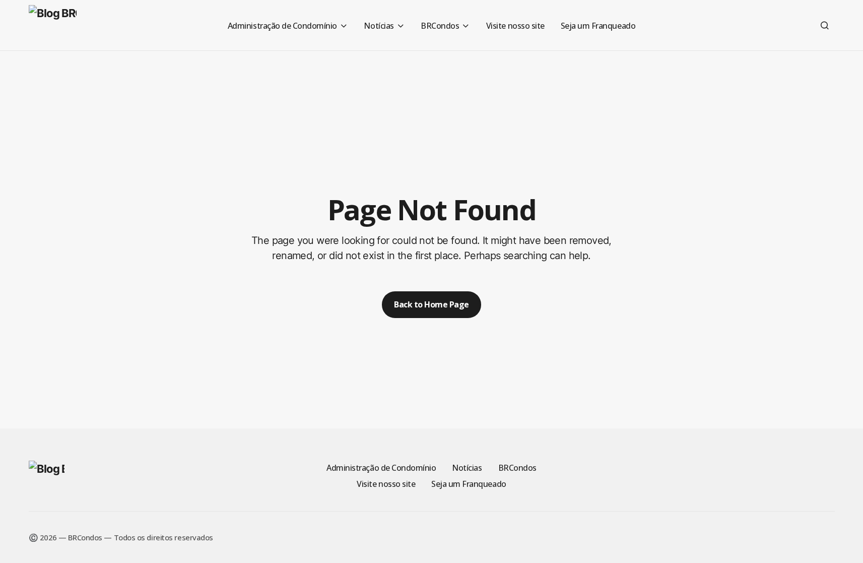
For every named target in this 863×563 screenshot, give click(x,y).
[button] (825, 25)
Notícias (467, 467)
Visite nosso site (386, 483)
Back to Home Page (431, 304)
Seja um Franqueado (468, 483)
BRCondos (517, 467)
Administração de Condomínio (381, 467)
